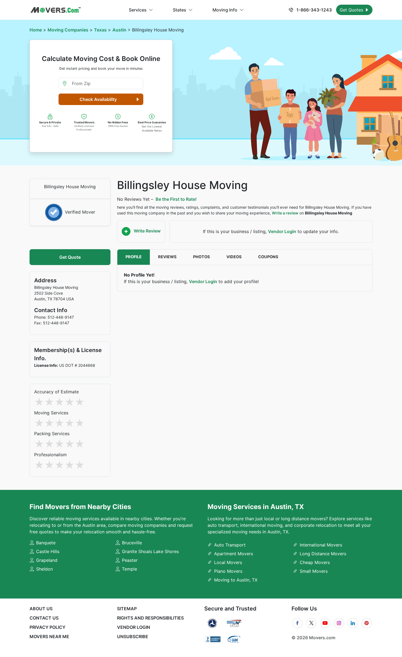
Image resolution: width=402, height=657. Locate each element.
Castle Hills (47, 551)
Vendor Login (282, 231)
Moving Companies (68, 30)
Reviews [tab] (167, 256)
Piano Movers (228, 571)
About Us (41, 608)
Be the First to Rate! (176, 199)
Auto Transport (230, 545)
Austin (119, 30)
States (179, 10)
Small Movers (314, 571)
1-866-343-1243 (313, 10)
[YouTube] (325, 623)
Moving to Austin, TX (235, 580)
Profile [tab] (134, 256)
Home (36, 30)
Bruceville (132, 542)
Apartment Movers (233, 553)
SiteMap (127, 608)
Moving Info (224, 10)
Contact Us (44, 618)
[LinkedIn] (353, 623)
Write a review (285, 213)
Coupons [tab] (268, 256)
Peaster (130, 560)
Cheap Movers (315, 562)
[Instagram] (339, 623)
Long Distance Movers (323, 553)
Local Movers (228, 562)
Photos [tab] (201, 256)
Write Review (147, 231)
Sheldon (44, 569)
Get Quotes (352, 10)
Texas (100, 30)
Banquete (46, 542)
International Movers (321, 545)
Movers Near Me (49, 636)
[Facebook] (297, 623)
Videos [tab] (234, 256)
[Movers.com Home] (55, 10)
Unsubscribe (132, 636)
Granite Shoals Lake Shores (150, 551)
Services (138, 10)
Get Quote (70, 257)
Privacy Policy (47, 627)
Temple (129, 569)
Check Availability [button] (98, 99)
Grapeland (46, 560)
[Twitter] (311, 623)
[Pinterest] (366, 623)
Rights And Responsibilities (150, 618)
